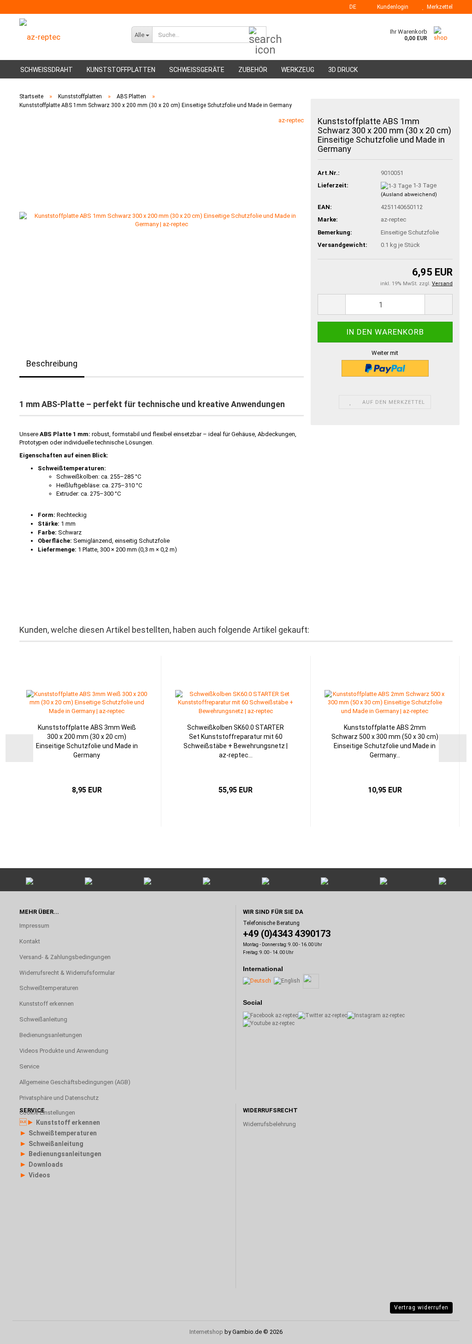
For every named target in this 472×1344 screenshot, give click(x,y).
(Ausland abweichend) (409, 195)
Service (29, 1066)
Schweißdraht (46, 69)
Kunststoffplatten (121, 69)
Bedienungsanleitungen (50, 1035)
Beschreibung (51, 363)
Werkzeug (297, 69)
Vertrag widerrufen (421, 1307)
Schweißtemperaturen (48, 987)
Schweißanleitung (43, 1019)
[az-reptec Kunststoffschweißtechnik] (68, 37)
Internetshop (206, 1331)
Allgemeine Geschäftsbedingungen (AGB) (74, 1082)
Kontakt (29, 941)
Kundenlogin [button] (391, 7)
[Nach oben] (446, 1226)
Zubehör (252, 69)
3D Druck (343, 69)
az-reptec (291, 120)
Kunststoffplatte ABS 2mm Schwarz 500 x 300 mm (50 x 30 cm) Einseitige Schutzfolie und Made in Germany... (384, 741)
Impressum (34, 925)
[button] (350, 7)
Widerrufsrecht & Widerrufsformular (67, 972)
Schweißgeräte (196, 69)
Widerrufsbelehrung (269, 1124)
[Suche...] (257, 35)
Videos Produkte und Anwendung (63, 1050)
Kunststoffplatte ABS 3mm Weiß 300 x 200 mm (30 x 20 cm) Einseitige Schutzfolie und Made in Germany (87, 741)
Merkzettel (438, 7)
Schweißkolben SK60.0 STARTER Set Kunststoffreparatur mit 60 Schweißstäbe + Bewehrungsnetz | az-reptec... (235, 741)
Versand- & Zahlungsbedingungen (65, 957)
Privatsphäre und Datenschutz (59, 1097)
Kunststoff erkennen (46, 1003)
